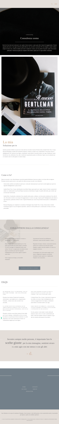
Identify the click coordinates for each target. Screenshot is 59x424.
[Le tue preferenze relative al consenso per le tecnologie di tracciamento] (1, 318)
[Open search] (52, 4)
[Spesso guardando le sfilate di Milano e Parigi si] (22, 402)
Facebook (4, 4)
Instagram (2, 4)
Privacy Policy (40, 419)
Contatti (35, 386)
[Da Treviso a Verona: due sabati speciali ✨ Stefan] (51, 402)
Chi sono (24, 389)
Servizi (35, 389)
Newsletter (29, 391)
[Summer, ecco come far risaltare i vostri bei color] (7, 402)
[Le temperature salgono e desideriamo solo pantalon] (37, 402)
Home (24, 386)
